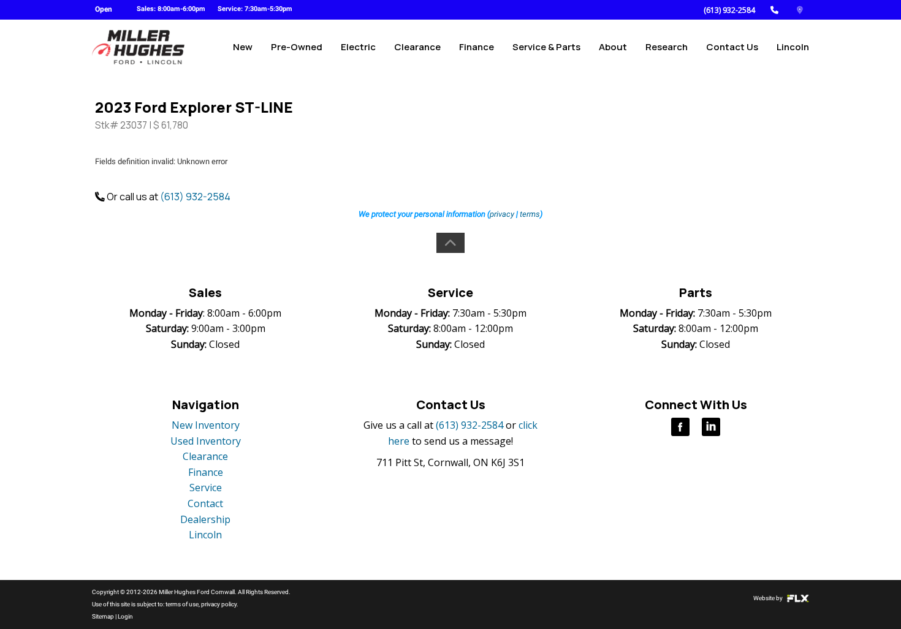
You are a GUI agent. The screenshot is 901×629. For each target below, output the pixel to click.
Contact (205, 503)
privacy (502, 214)
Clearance (417, 46)
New (243, 46)
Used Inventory (205, 441)
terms (530, 214)
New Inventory (206, 425)
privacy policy (219, 604)
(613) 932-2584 (729, 10)
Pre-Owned (296, 46)
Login (125, 616)
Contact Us (732, 46)
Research (666, 46)
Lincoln (793, 46)
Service (205, 487)
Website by (768, 598)
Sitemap (103, 616)
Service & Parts (546, 46)
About (613, 46)
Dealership (205, 519)
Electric (358, 46)
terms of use (182, 604)
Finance (476, 46)
